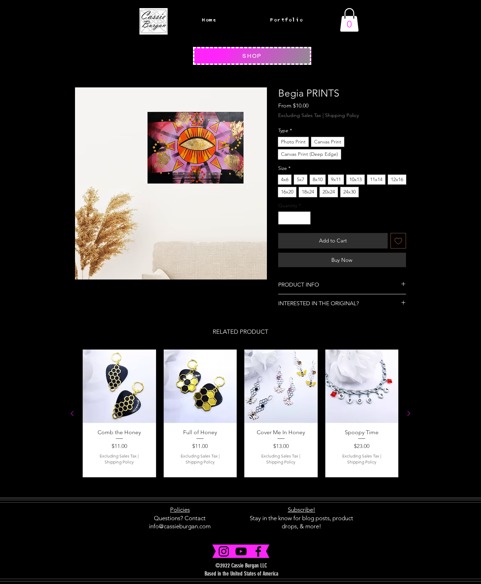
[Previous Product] (72, 413)
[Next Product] (409, 413)
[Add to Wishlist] (398, 241)
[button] (349, 20)
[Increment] (305, 218)
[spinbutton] (294, 218)
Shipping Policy (342, 115)
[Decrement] (283, 218)
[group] (240, 413)
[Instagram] (224, 551)
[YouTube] (241, 551)
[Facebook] (258, 551)
